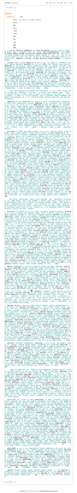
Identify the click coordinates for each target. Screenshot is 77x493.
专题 (65, 3)
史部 (54, 3)
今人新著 (69, 3)
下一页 (14, 7)
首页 (47, 3)
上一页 (6, 7)
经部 (50, 3)
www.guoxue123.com (32, 491)
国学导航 (8, 3)
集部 (61, 3)
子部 (58, 3)
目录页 (10, 7)
